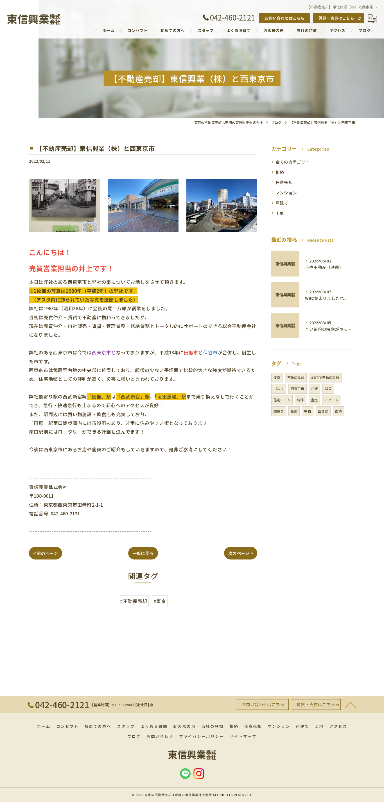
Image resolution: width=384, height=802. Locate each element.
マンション (286, 193)
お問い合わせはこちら (285, 18)
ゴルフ (279, 388)
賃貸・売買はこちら (336, 18)
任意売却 (284, 182)
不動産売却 (295, 377)
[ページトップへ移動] (350, 704)
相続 (279, 172)
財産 (328, 388)
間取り (279, 411)
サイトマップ (243, 736)
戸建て (281, 203)
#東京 (159, 601)
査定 (314, 399)
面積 (338, 411)
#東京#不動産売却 (325, 377)
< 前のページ (45, 553)
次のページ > (240, 553)
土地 (279, 213)
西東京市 (297, 388)
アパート (331, 399)
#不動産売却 (133, 601)
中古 (307, 411)
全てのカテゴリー (292, 162)
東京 (277, 377)
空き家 (323, 411)
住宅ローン (282, 399)
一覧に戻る (143, 553)
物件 (300, 399)
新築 (294, 411)
